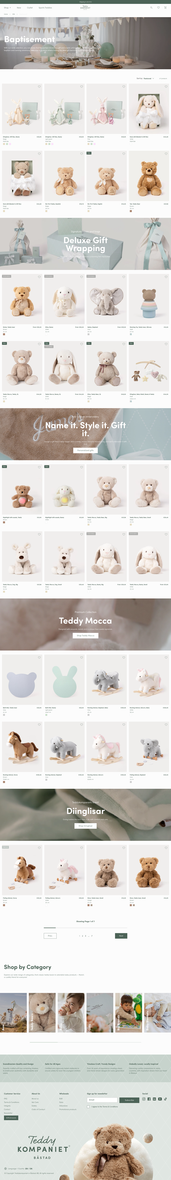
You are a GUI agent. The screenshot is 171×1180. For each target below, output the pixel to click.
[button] (7, 7)
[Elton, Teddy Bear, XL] (107, 366)
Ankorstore (63, 1106)
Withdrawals (11, 1118)
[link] (22, 115)
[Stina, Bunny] (64, 299)
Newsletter (8, 1113)
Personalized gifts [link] (85, 450)
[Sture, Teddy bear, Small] (107, 870)
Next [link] (121, 935)
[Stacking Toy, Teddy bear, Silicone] (149, 299)
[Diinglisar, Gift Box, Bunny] (22, 109)
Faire (61, 1102)
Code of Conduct (38, 1109)
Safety (34, 1106)
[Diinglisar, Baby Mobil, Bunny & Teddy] (149, 366)
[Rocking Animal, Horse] (22, 747)
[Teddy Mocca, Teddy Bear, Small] (149, 489)
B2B (60, 1098)
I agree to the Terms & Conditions (105, 1107)
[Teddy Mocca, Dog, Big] (22, 556)
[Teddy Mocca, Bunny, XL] (64, 366)
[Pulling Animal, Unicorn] (64, 870)
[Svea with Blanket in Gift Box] (149, 109)
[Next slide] (168, 1014)
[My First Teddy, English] (107, 176)
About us (35, 1098)
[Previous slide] (3, 1014)
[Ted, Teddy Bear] (149, 176)
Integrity (7, 1106)
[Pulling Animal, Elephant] (149, 747)
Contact (7, 1109)
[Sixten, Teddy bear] (22, 299)
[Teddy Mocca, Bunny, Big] (107, 556)
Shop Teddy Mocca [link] (85, 635)
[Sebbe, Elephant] (107, 299)
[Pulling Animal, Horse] (22, 870)
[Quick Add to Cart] (40, 143)
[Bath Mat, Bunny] (64, 680)
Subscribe (129, 1100)
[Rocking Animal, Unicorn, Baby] (149, 680)
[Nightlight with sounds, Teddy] (22, 489)
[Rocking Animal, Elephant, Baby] (107, 680)
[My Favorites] (158, 7)
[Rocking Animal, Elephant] (64, 747)
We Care (35, 1102)
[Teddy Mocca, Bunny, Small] (149, 556)
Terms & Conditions (11, 1102)
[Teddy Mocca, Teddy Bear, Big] (107, 489)
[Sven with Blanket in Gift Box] (22, 176)
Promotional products (67, 1109)
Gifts (13, 14)
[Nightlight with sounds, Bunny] (64, 489)
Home (6, 14)
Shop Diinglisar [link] (86, 825)
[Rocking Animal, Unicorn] (107, 747)
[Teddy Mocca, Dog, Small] (64, 556)
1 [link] (79, 936)
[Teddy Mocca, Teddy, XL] (22, 366)
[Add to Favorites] (39, 87)
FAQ (5, 1098)
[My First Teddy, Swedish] (64, 176)
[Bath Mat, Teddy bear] (22, 680)
